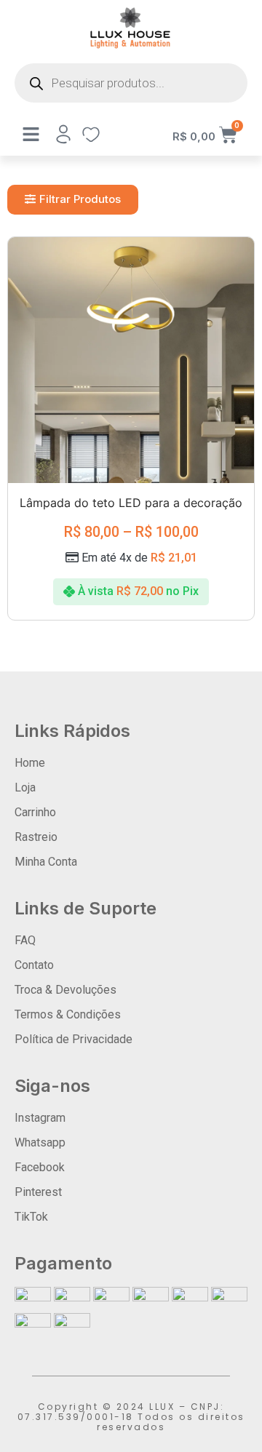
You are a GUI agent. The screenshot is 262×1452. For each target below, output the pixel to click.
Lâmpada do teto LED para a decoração (131, 502)
